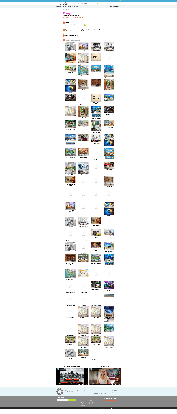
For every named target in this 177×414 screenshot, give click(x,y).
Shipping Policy (82, 402)
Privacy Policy (70, 401)
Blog (74, 6)
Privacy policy (91, 403)
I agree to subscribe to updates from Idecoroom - (65, 401)
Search (81, 399)
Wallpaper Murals (58, 6)
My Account (115, 1)
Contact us (67, 35)
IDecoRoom (60, 407)
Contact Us (69, 6)
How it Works (65, 6)
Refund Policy (91, 402)
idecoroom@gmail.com (117, 6)
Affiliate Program (82, 405)
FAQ (72, 6)
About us (90, 400)
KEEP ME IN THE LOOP (72, 400)
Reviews (77, 6)
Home (63, 9)
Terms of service (82, 403)
